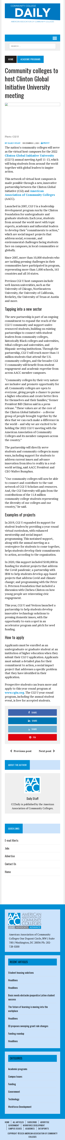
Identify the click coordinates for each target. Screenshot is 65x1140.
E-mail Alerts (11, 840)
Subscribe (32, 1122)
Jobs (7, 848)
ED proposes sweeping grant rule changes (28, 1026)
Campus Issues (15, 1076)
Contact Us (10, 864)
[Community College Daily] (32, 13)
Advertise (10, 856)
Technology (13, 1099)
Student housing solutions (21, 972)
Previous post (23, 751)
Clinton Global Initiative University (29, 155)
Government (14, 1091)
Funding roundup (16, 1033)
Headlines (13, 980)
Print (46, 143)
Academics (30, 1128)
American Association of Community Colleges (30, 193)
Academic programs (17, 1069)
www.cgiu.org (14, 692)
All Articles (18, 1122)
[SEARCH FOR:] (32, 46)
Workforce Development (20, 1106)
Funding (12, 1084)
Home (8, 872)
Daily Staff (32, 798)
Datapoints (43, 1128)
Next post (45, 751)
